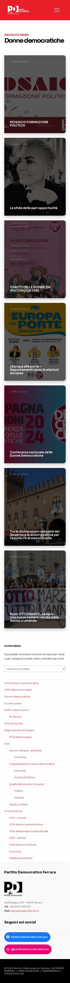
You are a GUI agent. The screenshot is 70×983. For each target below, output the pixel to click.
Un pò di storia (13, 811)
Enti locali (19, 770)
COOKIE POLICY (14, 973)
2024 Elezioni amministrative (21, 683)
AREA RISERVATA (28, 971)
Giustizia (19, 797)
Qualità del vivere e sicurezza (26, 784)
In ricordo (15, 851)
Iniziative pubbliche (20, 858)
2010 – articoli (17, 817)
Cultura (18, 790)
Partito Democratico (16, 710)
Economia (20, 757)
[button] (56, 10)
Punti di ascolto (13, 723)
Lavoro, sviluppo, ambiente (25, 750)
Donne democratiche (17, 696)
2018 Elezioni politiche (22, 844)
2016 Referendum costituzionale (28, 831)
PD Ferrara (15, 716)
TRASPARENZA (51, 971)
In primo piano (13, 703)
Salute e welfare (18, 804)
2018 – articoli (17, 837)
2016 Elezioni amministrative (26, 824)
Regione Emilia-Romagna (19, 730)
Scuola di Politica (24, 777)
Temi (7, 743)
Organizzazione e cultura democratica (32, 763)
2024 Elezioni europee (18, 689)
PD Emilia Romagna (20, 737)
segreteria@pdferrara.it (24, 910)
